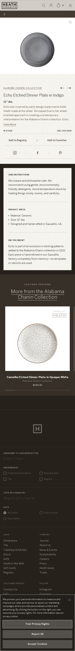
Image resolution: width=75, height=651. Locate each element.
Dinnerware (10, 541)
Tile (9, 479)
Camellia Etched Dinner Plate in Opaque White (37, 377)
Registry (48, 479)
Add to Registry (18, 140)
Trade (43, 573)
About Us (45, 545)
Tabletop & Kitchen (15, 550)
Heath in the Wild (13, 564)
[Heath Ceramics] (37, 429)
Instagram (46, 590)
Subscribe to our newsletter (20, 453)
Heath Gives (47, 568)
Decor (7, 555)
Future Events (51, 513)
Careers (44, 559)
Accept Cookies (37, 644)
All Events (13, 513)
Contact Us (10, 590)
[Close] (69, 600)
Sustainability (48, 555)
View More (9, 124)
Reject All (37, 634)
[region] (37, 622)
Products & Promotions (19, 473)
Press (43, 564)
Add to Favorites (56, 140)
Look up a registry (14, 493)
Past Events (14, 519)
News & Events (51, 473)
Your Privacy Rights (37, 624)
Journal (44, 541)
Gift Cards (9, 568)
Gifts (6, 559)
